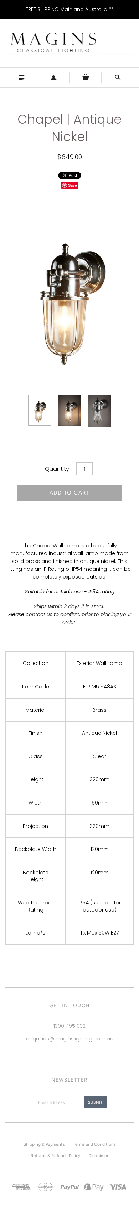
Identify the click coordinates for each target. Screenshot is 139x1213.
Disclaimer (98, 1155)
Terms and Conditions (94, 1144)
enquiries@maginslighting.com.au (69, 1038)
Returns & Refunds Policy (55, 1155)
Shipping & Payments (44, 1144)
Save (72, 185)
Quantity (57, 469)
